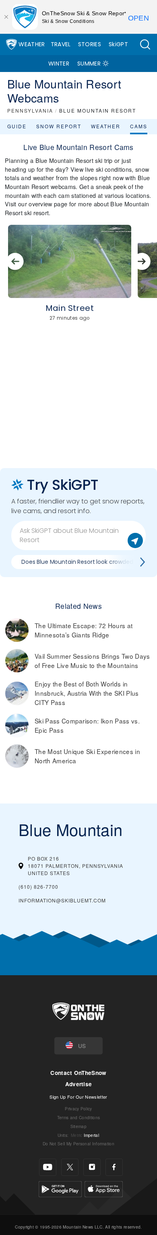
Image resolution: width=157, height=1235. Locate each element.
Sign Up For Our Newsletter (78, 1096)
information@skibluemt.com (62, 900)
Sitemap (78, 1126)
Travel (61, 44)
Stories (89, 44)
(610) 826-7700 (38, 886)
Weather (32, 44)
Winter (58, 64)
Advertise (78, 1084)
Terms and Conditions (78, 1117)
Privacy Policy (78, 1109)
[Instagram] (92, 1167)
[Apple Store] (104, 1188)
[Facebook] (114, 1167)
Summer (89, 64)
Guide (17, 126)
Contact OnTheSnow (78, 1073)
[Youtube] (47, 1167)
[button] (145, 44)
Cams (138, 126)
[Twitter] (69, 1167)
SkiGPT (118, 44)
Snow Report (58, 126)
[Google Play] (60, 1188)
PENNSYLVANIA (30, 110)
